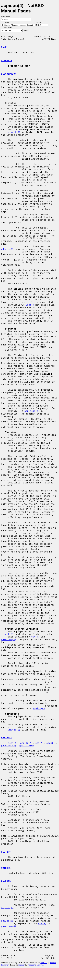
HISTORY (6, 852)
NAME (4, 47)
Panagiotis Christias (35, 965)
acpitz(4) (39, 708)
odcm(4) (51, 743)
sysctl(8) (14, 132)
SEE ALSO (6, 737)
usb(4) (30, 305)
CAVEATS (6, 881)
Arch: (40, 22)
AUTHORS (6, 868)
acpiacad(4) (32, 411)
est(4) (35, 636)
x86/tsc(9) (8, 249)
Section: (6, 22)
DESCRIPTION (8, 74)
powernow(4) (8, 639)
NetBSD (43, 963)
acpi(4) (13, 743)
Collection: (7, 28)
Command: (6, 17)
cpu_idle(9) (26, 745)
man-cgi (21, 965)
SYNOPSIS (6, 60)
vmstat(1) (14, 729)
